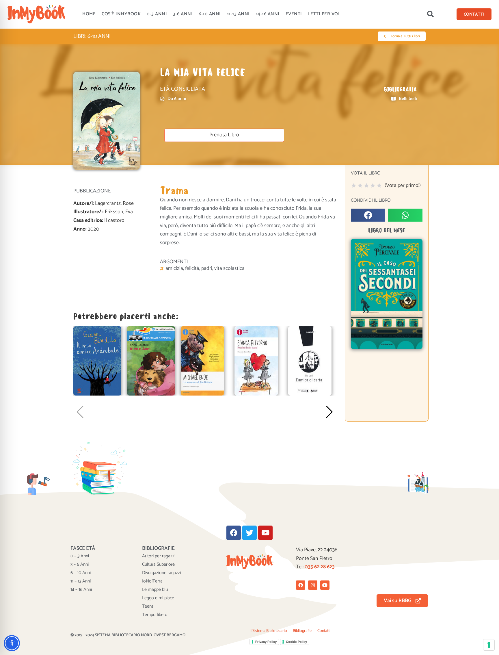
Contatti (323, 631)
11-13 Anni (238, 14)
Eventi (294, 14)
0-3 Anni (157, 14)
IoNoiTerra (152, 581)
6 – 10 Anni (80, 573)
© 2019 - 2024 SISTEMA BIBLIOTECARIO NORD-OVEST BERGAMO (127, 635)
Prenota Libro (224, 135)
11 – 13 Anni (80, 581)
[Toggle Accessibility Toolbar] (11, 643)
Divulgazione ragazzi (161, 573)
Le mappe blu (155, 589)
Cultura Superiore (158, 564)
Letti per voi (324, 14)
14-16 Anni (268, 14)
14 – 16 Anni (81, 589)
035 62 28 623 (320, 567)
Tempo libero (154, 615)
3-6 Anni (183, 14)
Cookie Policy (296, 642)
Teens (148, 606)
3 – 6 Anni (79, 564)
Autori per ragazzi (158, 556)
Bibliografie (302, 631)
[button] (430, 14)
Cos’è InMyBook (121, 14)
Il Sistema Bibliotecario (268, 631)
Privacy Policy (266, 642)
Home (89, 14)
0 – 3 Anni (79, 556)
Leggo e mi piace (158, 598)
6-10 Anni (210, 14)
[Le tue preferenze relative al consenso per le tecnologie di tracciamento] (488, 644)
